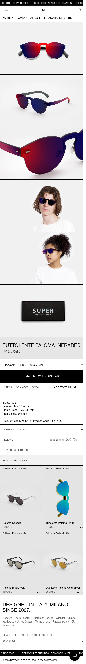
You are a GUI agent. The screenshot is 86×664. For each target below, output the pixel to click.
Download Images (14, 424)
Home (7, 17)
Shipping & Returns (15, 445)
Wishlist (60, 618)
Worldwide (8, 621)
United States (25, 621)
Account (7, 618)
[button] (79, 10)
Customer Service (43, 618)
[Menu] (7, 10)
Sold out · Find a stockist (14, 463)
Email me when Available (43, 376)
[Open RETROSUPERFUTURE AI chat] (74, 655)
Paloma (19, 17)
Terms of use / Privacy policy (52, 621)
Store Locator (22, 618)
